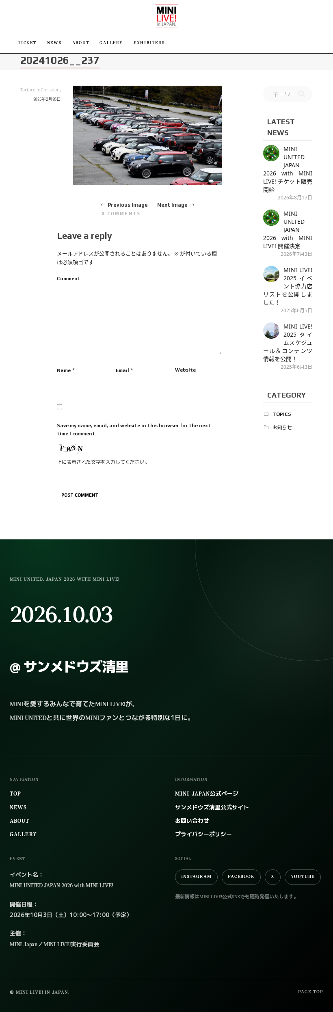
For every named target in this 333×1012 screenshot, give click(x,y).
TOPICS (281, 414)
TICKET (27, 43)
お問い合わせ (192, 821)
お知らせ (282, 427)
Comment (68, 278)
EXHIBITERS (149, 43)
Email (122, 370)
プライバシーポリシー (203, 835)
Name (64, 370)
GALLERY (111, 43)
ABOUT (80, 43)
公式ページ (206, 794)
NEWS (54, 43)
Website (185, 370)
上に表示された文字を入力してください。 (103, 462)
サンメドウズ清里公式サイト (212, 808)
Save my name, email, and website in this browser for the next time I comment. (134, 430)
